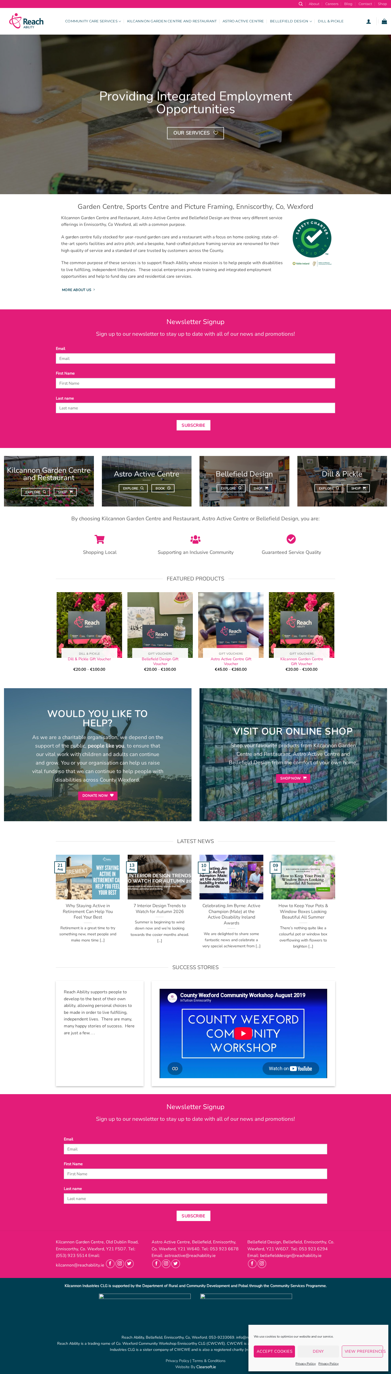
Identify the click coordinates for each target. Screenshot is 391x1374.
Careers (331, 4)
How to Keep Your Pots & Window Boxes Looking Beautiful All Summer (303, 911)
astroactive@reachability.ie (190, 1256)
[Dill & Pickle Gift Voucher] (89, 625)
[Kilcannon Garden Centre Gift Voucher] (302, 625)
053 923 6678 (224, 1249)
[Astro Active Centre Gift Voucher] (231, 625)
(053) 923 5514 (71, 1256)
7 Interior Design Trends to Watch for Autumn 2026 (160, 909)
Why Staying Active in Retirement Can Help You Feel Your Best (88, 911)
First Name (65, 373)
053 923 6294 (313, 1249)
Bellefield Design (289, 21)
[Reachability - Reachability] (30, 21)
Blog (348, 4)
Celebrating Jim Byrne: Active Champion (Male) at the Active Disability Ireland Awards (231, 914)
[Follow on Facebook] (110, 1263)
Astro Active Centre (243, 21)
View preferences (364, 1351)
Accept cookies (274, 1351)
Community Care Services (91, 21)
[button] (368, 21)
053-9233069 (221, 1337)
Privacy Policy (306, 1363)
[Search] (301, 4)
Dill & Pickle (331, 21)
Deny (318, 1351)
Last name (65, 398)
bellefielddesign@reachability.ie (291, 1256)
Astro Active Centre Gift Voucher (231, 661)
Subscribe (193, 425)
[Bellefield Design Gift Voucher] (160, 625)
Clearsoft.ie (206, 1366)
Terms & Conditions (209, 1360)
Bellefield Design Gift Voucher (160, 661)
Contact (365, 4)
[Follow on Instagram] (119, 1263)
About (314, 4)
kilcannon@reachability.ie (80, 1265)
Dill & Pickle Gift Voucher (89, 659)
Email (60, 348)
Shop (382, 4)
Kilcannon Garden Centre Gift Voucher (301, 661)
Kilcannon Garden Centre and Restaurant (172, 21)
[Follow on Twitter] (129, 1263)
